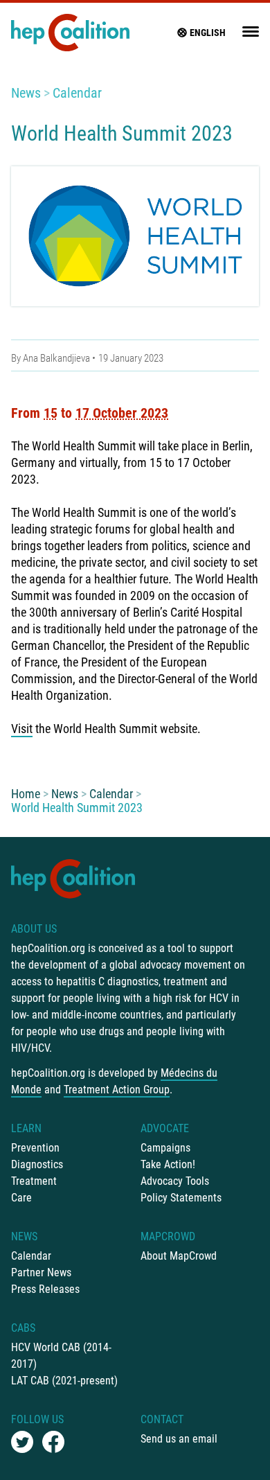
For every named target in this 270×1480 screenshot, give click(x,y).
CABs (23, 1327)
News (26, 93)
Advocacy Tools (175, 1181)
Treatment (34, 1181)
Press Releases (45, 1289)
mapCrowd (168, 1236)
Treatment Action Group (117, 1089)
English (208, 32)
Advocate (165, 1128)
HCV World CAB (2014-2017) (61, 1356)
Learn (26, 1128)
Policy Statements (181, 1197)
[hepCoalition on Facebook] (53, 1442)
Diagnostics (37, 1164)
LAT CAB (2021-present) (64, 1380)
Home (25, 793)
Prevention (35, 1147)
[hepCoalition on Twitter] (22, 1442)
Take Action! (168, 1164)
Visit (22, 728)
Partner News (41, 1272)
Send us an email (179, 1438)
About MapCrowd (179, 1255)
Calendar (77, 93)
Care (21, 1197)
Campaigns (165, 1147)
